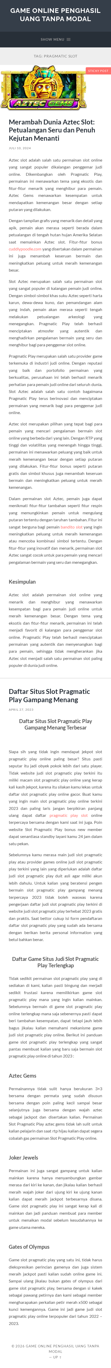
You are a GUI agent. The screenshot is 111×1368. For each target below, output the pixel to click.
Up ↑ (57, 1357)
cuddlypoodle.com (25, 248)
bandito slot (71, 526)
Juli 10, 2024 (20, 148)
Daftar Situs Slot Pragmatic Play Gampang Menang (49, 695)
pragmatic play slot (69, 815)
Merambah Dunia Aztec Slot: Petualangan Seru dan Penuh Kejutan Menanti (52, 130)
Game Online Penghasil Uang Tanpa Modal (55, 14)
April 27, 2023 (21, 709)
